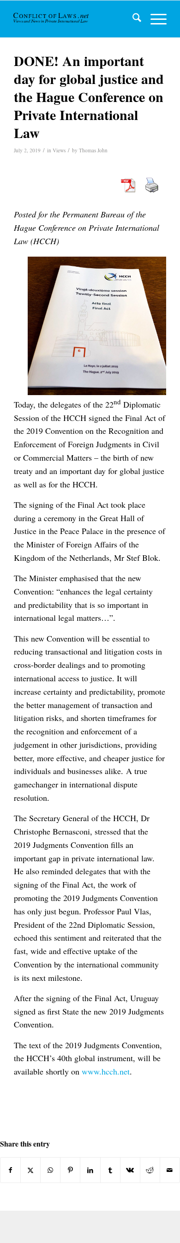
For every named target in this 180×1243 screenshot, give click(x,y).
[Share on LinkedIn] (90, 1170)
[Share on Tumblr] (110, 1170)
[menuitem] (132, 18)
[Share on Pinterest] (70, 1170)
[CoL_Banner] (51, 18)
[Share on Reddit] (150, 1170)
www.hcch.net (106, 1071)
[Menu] (154, 18)
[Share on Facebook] (10, 1170)
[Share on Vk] (130, 1170)
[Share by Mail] (170, 1170)
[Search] (132, 18)
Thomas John (93, 150)
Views (59, 150)
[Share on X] (30, 1170)
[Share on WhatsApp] (50, 1170)
